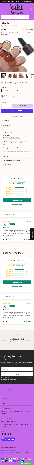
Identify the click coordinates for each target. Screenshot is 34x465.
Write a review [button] (17, 200)
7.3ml (6, 90)
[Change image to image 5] (27, 75)
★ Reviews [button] (32, 234)
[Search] (31, 17)
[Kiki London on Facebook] (2, 434)
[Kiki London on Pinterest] (5, 434)
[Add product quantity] (9, 106)
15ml (17, 90)
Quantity (3, 102)
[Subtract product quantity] (3, 106)
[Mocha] (17, 55)
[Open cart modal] (31, 9)
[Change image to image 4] (21, 75)
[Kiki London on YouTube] (11, 434)
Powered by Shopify (24, 450)
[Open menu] (2, 9)
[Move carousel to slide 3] (17, 346)
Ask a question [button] (17, 204)
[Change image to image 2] (9, 75)
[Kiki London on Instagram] (8, 434)
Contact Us (27, 463)
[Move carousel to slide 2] (16, 346)
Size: (4, 87)
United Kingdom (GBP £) (10, 447)
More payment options (17, 116)
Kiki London (6, 26)
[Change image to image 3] (15, 75)
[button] (9, 187)
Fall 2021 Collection (14, 137)
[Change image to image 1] (3, 75)
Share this (7, 125)
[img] (6, 221)
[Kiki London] (17, 9)
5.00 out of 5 (21, 182)
